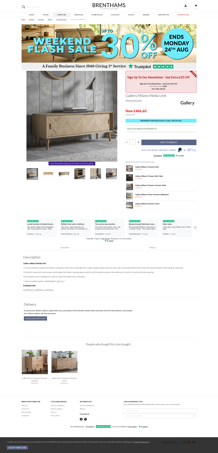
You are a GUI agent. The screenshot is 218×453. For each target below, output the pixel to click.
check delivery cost (35, 318)
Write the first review (134, 100)
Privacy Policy (55, 416)
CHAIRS (46, 15)
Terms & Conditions (57, 405)
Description (65, 247)
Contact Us (25, 409)
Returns (53, 412)
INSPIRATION (163, 15)
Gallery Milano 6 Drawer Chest (147, 204)
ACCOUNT (185, 9)
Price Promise (26, 412)
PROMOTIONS (183, 15)
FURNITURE (61, 15)
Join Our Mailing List (87, 405)
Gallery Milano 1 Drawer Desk (147, 167)
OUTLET (131, 15)
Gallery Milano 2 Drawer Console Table (150, 185)
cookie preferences (141, 442)
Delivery (152, 247)
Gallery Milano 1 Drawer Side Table (149, 176)
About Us (25, 405)
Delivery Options (57, 409)
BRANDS (146, 15)
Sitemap (82, 409)
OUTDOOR (115, 15)
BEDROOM (79, 15)
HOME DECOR (97, 15)
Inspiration (25, 416)
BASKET (196, 9)
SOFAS (31, 15)
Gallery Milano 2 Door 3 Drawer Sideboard (151, 194)
